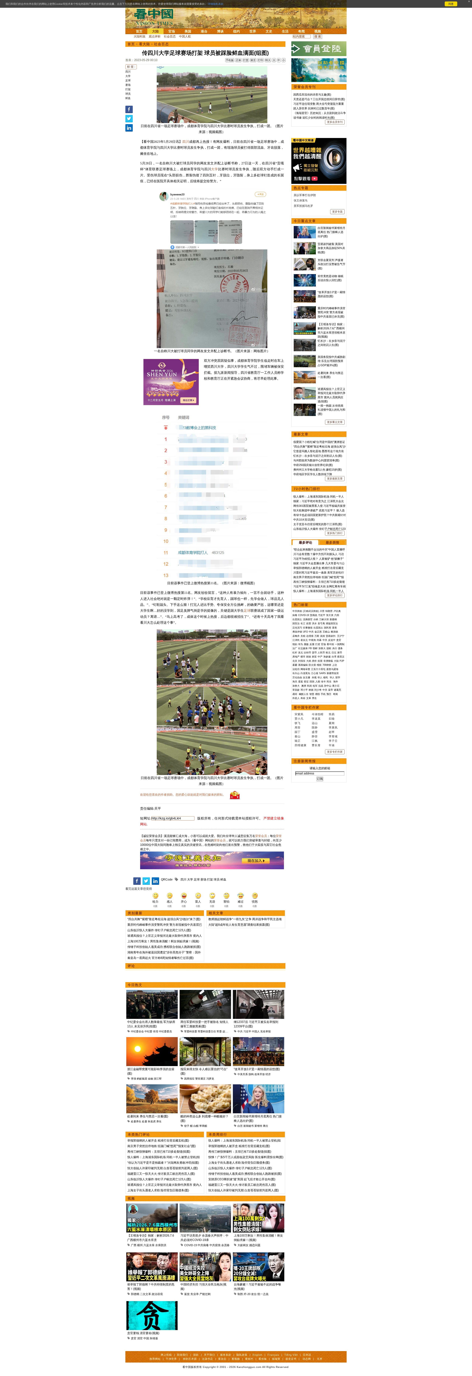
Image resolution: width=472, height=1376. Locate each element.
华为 (300, 644)
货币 (314, 652)
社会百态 (170, 36)
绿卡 (323, 681)
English (257, 1354)
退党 (334, 627)
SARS (322, 673)
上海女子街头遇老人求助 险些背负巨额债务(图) (158, 1190)
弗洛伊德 (297, 631)
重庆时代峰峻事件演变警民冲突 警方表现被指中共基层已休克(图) (331, 312)
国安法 (296, 623)
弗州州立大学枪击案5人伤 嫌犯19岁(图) (317, 469)
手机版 (230, 60)
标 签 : (131, 66)
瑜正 (298, 740)
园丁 (298, 731)
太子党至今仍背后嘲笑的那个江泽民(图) (317, 524)
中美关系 (242, 1074)
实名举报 (265, 1031)
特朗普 (329, 611)
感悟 (317, 694)
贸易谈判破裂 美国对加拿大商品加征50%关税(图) (331, 248)
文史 (269, 31)
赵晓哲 (226, 1031)
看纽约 (249, 1358)
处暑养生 (136, 1121)
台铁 (315, 619)
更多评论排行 (335, 595)
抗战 (320, 685)
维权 (319, 665)
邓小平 (304, 689)
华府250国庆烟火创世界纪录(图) (313, 465)
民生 (329, 681)
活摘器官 (308, 619)
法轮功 (296, 669)
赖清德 (334, 631)
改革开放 (259, 1074)
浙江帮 (158, 1078)
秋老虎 (152, 1121)
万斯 (316, 636)
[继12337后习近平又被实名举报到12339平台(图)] (258, 992)
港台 (204, 31)
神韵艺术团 (190, 1358)
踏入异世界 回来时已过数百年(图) (314, 108)
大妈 (308, 660)
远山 (315, 723)
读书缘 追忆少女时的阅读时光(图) (314, 117)
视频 (317, 31)
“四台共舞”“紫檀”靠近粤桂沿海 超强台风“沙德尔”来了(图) (163, 919)
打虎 (317, 644)
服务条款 (225, 1354)
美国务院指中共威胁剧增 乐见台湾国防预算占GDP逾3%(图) (331, 361)
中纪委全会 (137, 1031)
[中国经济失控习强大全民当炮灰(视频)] (205, 1254)
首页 (139, 31)
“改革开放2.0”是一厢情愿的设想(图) (257, 1069)
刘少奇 (318, 689)
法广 (294, 648)
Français (273, 1354)
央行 (334, 648)
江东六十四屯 (318, 669)
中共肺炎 (297, 611)
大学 (128, 76)
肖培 (155, 1031)
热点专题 (301, 188)
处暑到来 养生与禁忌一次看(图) (147, 1116)
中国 (146, 1338)
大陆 (155, 31)
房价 (314, 660)
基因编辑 (303, 665)
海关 (294, 681)
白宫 (240, 1125)
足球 (128, 80)
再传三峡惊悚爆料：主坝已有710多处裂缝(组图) (158, 1151)
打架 (128, 89)
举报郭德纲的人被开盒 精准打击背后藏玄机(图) (158, 1140)
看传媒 (262, 1358)
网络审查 (305, 669)
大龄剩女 (243, 1245)
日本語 (307, 1354)
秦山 (298, 736)
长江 (303, 623)
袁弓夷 (321, 623)
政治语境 (157, 1294)
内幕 (319, 640)
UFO (305, 631)
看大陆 (144, 44)
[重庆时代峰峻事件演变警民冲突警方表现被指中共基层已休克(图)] (305, 308)
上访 (334, 665)
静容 (315, 736)
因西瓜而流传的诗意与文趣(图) (312, 94)
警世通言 (200, 1078)
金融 (150, 1078)
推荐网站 (155, 1358)
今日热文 (135, 985)
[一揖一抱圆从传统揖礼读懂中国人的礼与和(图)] (305, 405)
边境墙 (309, 636)
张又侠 (329, 615)
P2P (342, 660)
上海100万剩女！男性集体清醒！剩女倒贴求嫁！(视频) (163, 941)
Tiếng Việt (291, 1354)
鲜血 (128, 98)
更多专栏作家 (335, 751)
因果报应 (189, 1078)
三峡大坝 (324, 619)
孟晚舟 (296, 636)
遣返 (300, 681)
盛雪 (315, 731)
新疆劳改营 (333, 673)
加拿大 (322, 648)
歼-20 (247, 1294)
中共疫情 (215, 1245)
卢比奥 (337, 611)
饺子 (186, 1125)
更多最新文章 (335, 478)
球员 (128, 93)
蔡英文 (340, 656)
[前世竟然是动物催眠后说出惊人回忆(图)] (305, 276)
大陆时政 (139, 36)
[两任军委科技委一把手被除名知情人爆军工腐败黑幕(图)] (205, 992)
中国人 (256, 1031)
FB (310, 648)
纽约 (236, 31)
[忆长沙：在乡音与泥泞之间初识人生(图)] (305, 340)
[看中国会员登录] (319, 48)
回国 (312, 681)
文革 (308, 698)
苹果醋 (203, 1125)
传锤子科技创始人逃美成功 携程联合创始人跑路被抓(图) (164, 946)
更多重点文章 (335, 422)
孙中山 (327, 685)
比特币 (307, 652)
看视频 (236, 1358)
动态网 (307, 1358)
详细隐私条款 (215, 3)
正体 (238, 60)
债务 (340, 648)
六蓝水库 (149, 1245)
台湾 (334, 656)
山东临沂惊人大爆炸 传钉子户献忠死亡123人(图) (159, 930)
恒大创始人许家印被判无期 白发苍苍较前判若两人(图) (162, 1168)
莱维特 (258, 1125)
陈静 (315, 727)
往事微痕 (308, 627)
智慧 (311, 694)
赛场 (128, 84)
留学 (337, 677)
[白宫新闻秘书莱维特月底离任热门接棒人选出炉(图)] (258, 1086)
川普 (322, 611)
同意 (451, 3)
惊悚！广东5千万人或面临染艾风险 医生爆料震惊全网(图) (245, 1157)
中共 (240, 1031)
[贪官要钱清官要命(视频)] (152, 1303)
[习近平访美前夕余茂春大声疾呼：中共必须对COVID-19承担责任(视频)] (205, 1205)
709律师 (326, 665)
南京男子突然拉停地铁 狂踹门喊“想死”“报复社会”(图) (161, 1146)
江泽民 (296, 640)
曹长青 (316, 745)
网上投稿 (166, 1354)
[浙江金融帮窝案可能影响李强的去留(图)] (152, 1039)
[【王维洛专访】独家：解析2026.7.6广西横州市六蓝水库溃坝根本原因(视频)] (152, 1205)
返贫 (187, 1294)
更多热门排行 (335, 533)
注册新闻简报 (305, 761)
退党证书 (290, 1358)
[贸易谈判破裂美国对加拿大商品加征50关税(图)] (305, 244)
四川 (128, 71)
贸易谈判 (331, 636)
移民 (325, 677)
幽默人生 (303, 694)
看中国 (156, 16)
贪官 (133, 1338)
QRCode (167, 879)
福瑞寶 (276, 1358)
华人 (319, 677)
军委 (219, 1031)
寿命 (303, 698)
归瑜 (332, 718)
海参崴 (327, 656)
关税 (303, 636)
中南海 (312, 640)
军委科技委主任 (207, 1031)
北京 (294, 660)
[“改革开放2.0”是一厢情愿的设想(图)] (258, 1039)
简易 (332, 714)
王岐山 (326, 631)
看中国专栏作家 (307, 707)
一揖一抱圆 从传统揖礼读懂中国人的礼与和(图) (331, 409)
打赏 (245, 60)
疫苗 (308, 623)
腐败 (306, 644)
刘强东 (301, 660)
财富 (314, 656)
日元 (334, 652)
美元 (300, 652)
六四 (336, 615)
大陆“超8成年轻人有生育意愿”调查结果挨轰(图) (239, 924)
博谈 (220, 31)
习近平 (247, 1031)
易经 (295, 694)
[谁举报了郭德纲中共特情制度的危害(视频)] (152, 1254)
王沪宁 (340, 636)
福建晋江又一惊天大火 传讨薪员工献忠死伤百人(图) (161, 1173)
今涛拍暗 (318, 714)
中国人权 (185, 36)
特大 (267, 60)
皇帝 (330, 689)
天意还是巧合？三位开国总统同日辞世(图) (319, 99)
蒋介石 (336, 685)
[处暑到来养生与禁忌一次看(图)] (152, 1086)
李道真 (316, 718)
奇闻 (301, 31)
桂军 (315, 685)
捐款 (196, 1354)
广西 (133, 1245)
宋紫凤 (299, 714)
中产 (320, 656)
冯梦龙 (210, 1078)
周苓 (298, 727)
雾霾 (294, 665)
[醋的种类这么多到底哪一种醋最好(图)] (205, 1086)
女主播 (307, 677)
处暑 (144, 1121)
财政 (308, 656)
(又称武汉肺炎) (311, 611)
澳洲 (303, 685)
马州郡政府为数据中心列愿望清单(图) (316, 460)
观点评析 (155, 36)
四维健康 (300, 745)
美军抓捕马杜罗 (303, 205)
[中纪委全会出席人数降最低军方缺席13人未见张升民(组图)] (152, 992)
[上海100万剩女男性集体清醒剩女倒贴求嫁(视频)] (258, 1205)
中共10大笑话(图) (304, 519)
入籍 (317, 681)
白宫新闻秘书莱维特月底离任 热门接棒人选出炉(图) (331, 232)
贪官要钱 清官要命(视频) (143, 1333)
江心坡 (314, 673)
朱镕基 (154, 1338)
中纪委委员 (165, 1031)
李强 (133, 1078)
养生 (159, 1121)
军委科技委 (190, 1031)
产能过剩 (205, 1294)
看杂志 (222, 1358)
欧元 (328, 652)
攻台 (254, 1294)
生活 (285, 31)
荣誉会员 (261, 836)
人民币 (321, 652)
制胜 (240, 1294)
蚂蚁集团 (142, 1078)
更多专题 (337, 211)
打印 (260, 60)
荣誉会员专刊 (305, 87)
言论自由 (297, 677)
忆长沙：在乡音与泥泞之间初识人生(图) (317, 455)
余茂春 (225, 1245)
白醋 (196, 1125)
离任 (265, 1125)
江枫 (315, 740)
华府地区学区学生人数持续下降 (312, 474)
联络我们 (182, 1354)
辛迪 (332, 745)
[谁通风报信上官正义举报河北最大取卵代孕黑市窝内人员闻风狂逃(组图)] (305, 389)
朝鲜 (315, 648)
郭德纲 (135, 1294)
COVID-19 (190, 1245)
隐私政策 (241, 1354)
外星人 (296, 698)
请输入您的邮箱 (320, 768)
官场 (171, 31)
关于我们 (209, 1354)
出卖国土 (297, 619)
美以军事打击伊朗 (305, 195)
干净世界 (171, 1358)
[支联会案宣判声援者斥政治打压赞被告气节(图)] (305, 260)
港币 (339, 652)
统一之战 (262, 1294)
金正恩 (318, 631)
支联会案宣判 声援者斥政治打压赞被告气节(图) (331, 264)
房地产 (296, 656)
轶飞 (298, 723)
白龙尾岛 (305, 673)
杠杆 (294, 652)
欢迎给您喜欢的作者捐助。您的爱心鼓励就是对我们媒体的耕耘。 (183, 794)
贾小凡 (299, 718)
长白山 (296, 673)
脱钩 (251, 1074)
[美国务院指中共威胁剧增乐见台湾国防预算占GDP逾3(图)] (305, 356)
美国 (188, 31)
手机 (323, 694)
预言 (329, 694)
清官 (140, 1338)
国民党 (327, 627)
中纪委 (148, 1031)
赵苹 (332, 731)
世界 (252, 31)
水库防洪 (160, 1245)
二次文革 (145, 1294)
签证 (306, 681)
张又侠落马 (301, 200)
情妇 (294, 644)
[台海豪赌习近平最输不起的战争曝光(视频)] (258, 1254)
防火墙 (312, 665)
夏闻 (332, 723)
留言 (253, 60)
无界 (319, 1358)
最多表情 (332, 542)
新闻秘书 (248, 1125)
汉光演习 (297, 627)
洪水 (314, 623)
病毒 (294, 615)
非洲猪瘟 (328, 660)
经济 (268, 1074)
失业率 (194, 1294)
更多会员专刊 (335, 121)
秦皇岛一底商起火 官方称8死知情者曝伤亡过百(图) (160, 957)
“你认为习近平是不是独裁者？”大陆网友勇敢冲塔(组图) (163, 1162)
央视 (314, 677)
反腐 (312, 644)
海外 (336, 681)
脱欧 (329, 648)
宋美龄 (296, 689)
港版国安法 (332, 623)
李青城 (333, 736)
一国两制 (339, 644)
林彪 (311, 689)
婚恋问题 (254, 1245)
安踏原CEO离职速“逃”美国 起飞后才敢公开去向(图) (241, 1179)
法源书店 (207, 1358)
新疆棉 (333, 619)
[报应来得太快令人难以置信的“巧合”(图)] (205, 1039)
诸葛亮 (337, 689)
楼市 (303, 656)
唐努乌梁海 (332, 669)
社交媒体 (303, 648)
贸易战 (313, 615)
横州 (140, 1245)
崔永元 (304, 640)
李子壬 (333, 740)
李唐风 (333, 727)
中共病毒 (203, 1245)
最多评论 (305, 542)
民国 (309, 685)
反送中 (331, 640)
